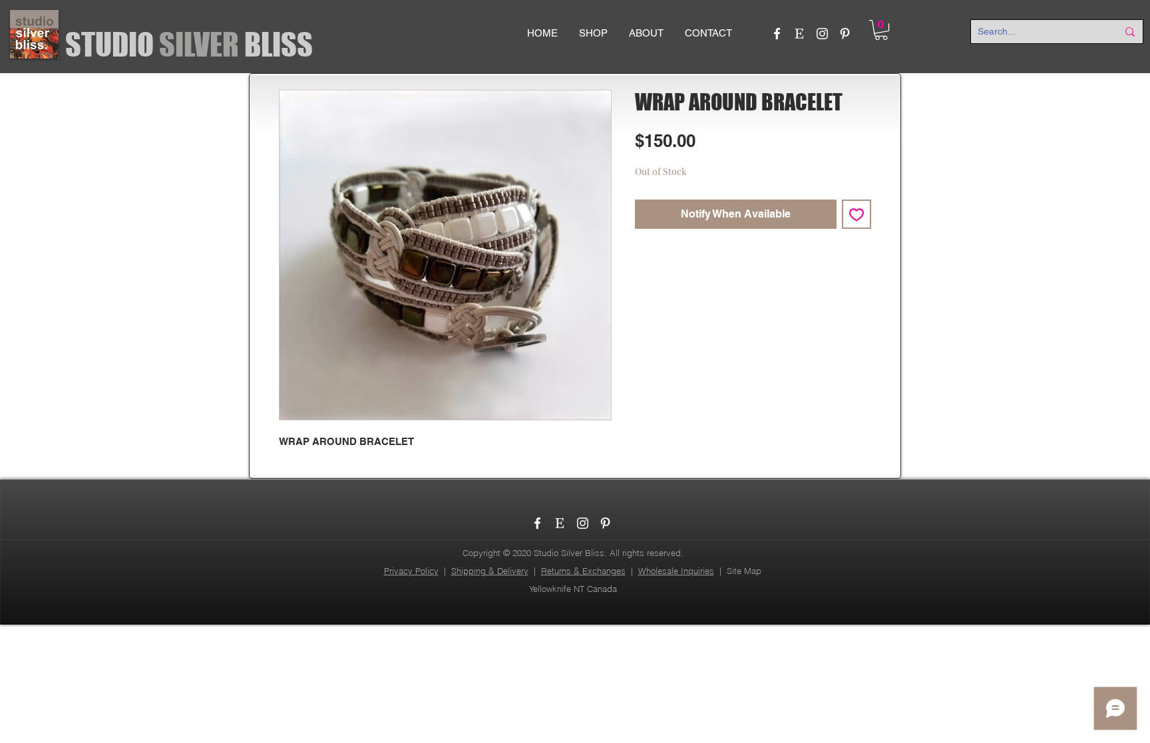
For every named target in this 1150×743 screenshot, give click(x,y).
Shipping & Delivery (489, 570)
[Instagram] (822, 33)
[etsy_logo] (799, 33)
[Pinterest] (845, 33)
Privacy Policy (411, 570)
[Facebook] (777, 33)
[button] (881, 30)
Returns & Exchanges (583, 570)
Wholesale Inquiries (676, 570)
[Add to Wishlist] (856, 214)
